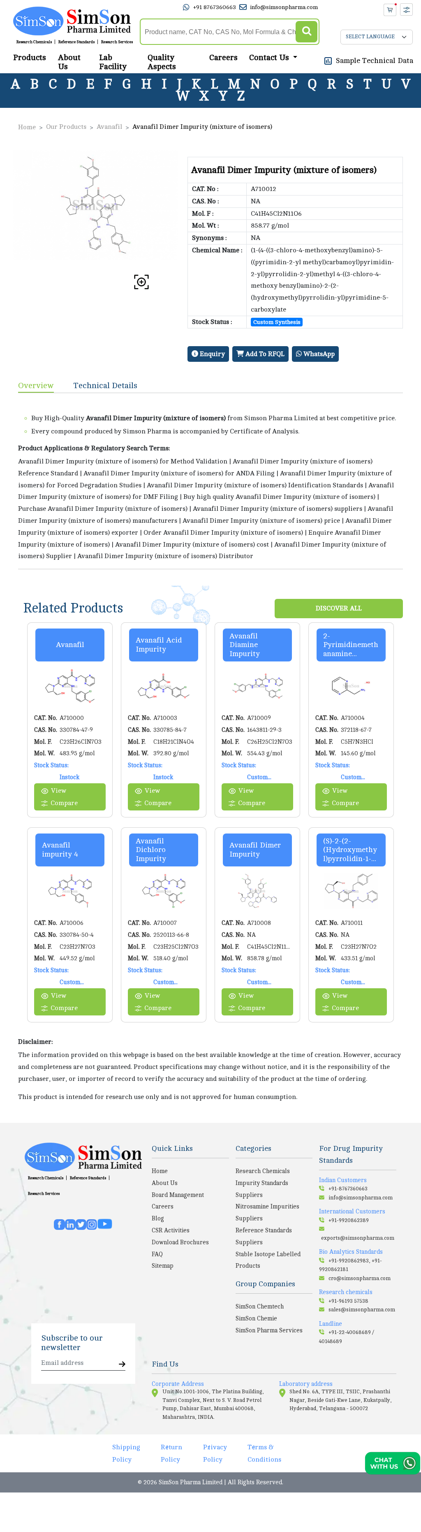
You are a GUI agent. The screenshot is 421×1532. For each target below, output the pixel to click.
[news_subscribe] (122, 1365)
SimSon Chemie (256, 1318)
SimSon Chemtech (260, 1306)
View (58, 790)
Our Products (66, 126)
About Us (69, 62)
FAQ (157, 1254)
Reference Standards (76, 42)
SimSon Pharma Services (269, 1330)
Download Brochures (180, 1242)
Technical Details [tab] (105, 385)
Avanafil (109, 126)
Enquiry (211, 354)
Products (29, 57)
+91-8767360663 (348, 1189)
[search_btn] (306, 32)
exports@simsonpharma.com (357, 1238)
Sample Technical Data (374, 60)
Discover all (339, 608)
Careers (223, 57)
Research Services (117, 42)
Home (27, 127)
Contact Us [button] (270, 57)
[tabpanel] (210, 481)
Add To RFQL (264, 354)
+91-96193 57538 (348, 1301)
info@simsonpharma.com (284, 7)
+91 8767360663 (214, 7)
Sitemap (162, 1265)
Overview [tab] (36, 385)
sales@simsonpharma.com (361, 1310)
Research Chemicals (34, 42)
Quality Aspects (162, 62)
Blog (158, 1218)
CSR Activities (171, 1230)
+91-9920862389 (348, 1220)
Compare (64, 803)
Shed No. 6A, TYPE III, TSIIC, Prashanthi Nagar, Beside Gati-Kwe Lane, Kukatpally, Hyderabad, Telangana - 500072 (340, 1400)
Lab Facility (113, 62)
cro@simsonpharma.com (359, 1278)
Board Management (178, 1195)
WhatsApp (318, 354)
